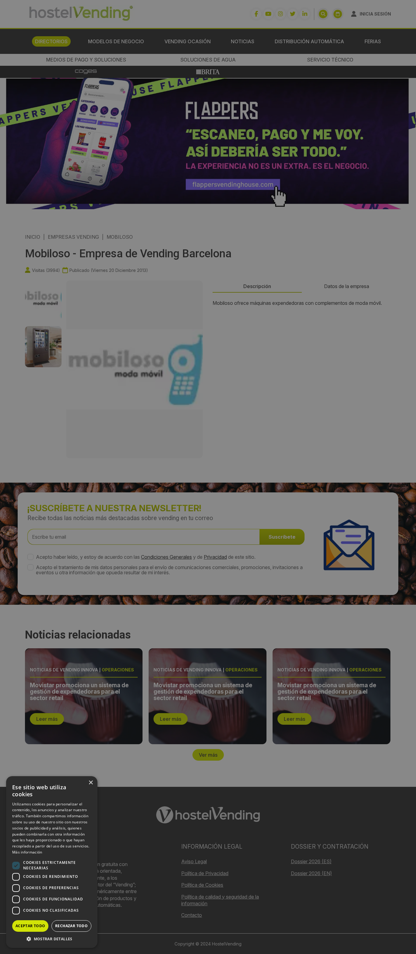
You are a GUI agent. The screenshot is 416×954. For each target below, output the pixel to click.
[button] (51, 939)
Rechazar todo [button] (71, 925)
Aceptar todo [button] (30, 925)
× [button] (90, 782)
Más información (27, 852)
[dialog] (208, 477)
